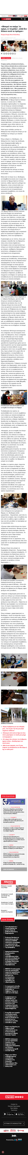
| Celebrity (14, 817)
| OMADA (11, 861)
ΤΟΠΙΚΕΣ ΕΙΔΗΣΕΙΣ (6, 58)
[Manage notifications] (3, 1152)
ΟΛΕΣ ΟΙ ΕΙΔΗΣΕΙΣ (8, 869)
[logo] (6, 19)
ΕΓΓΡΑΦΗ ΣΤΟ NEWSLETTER (13, 1123)
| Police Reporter (15, 807)
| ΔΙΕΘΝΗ (11, 845)
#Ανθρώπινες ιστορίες (16, 58)
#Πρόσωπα (4, 60)
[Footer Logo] (10, 1096)
